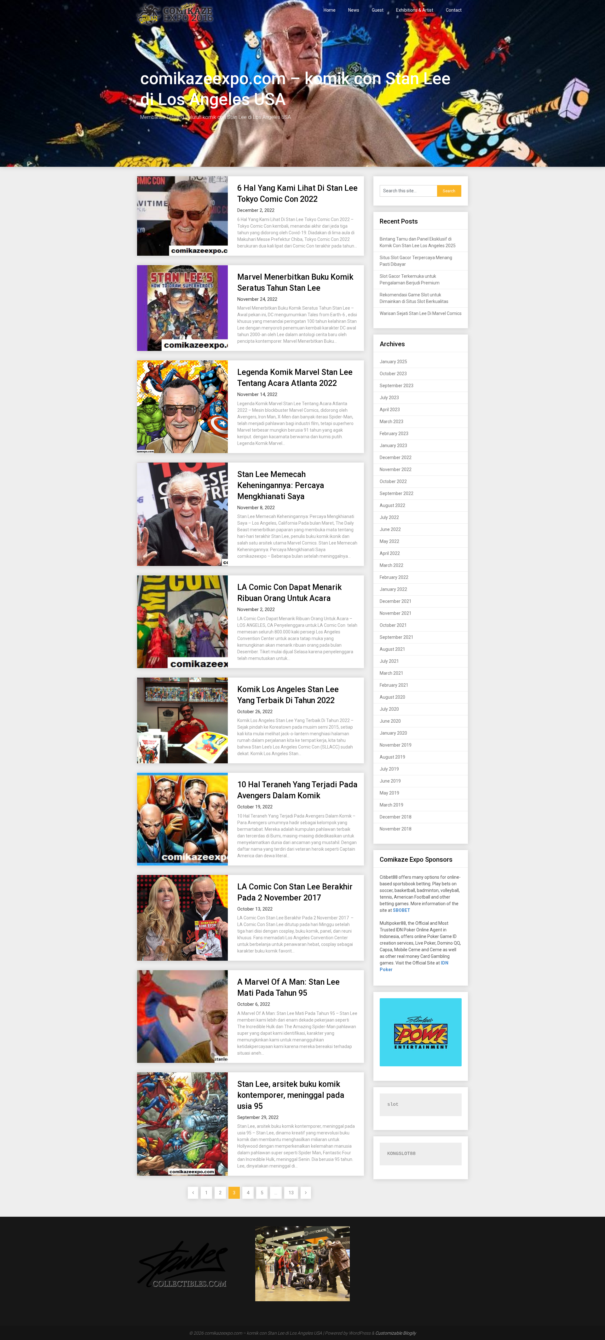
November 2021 (396, 613)
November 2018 (396, 828)
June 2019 (390, 781)
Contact (454, 10)
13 (291, 1193)
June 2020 (390, 721)
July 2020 (389, 709)
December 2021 (396, 601)
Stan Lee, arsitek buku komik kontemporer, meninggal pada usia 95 (290, 1095)
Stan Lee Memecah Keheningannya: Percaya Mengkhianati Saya (280, 485)
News (353, 10)
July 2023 (389, 397)
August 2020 (392, 697)
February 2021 (394, 685)
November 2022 (396, 469)
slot (393, 1104)
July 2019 (389, 769)
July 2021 (389, 661)
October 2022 (393, 481)
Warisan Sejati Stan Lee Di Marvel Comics (421, 313)
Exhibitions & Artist (414, 10)
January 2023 (393, 445)
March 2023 (391, 421)
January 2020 (393, 733)
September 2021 (396, 637)
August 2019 (392, 757)
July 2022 (389, 517)
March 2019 (391, 804)
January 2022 (393, 589)
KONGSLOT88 (401, 1153)
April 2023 (390, 409)
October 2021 (393, 625)
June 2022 (390, 529)
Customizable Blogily (395, 1333)
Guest (377, 10)
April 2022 (390, 553)
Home (330, 10)
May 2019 (389, 792)
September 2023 (396, 385)
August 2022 (392, 505)
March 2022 (391, 565)
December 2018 (396, 816)
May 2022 (389, 541)
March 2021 (391, 673)
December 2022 (396, 457)
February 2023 (394, 433)
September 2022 (396, 493)
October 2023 (393, 373)
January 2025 (393, 361)
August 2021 (392, 649)
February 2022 (394, 577)
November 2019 (396, 745)
